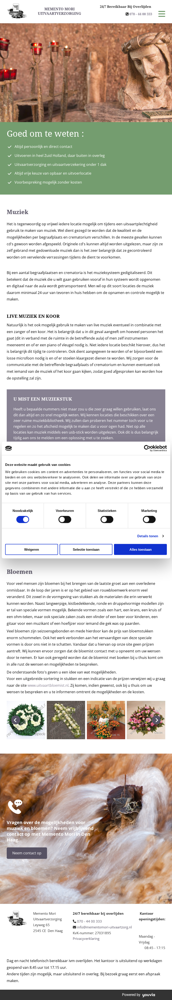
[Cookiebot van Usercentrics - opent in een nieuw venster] (147, 448)
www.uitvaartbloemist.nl (48, 685)
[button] (158, 14)
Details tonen (147, 536)
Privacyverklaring (86, 938)
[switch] (64, 519)
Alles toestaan (140, 549)
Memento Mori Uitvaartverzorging (59, 11)
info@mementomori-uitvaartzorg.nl (104, 927)
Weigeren (31, 549)
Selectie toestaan (86, 549)
